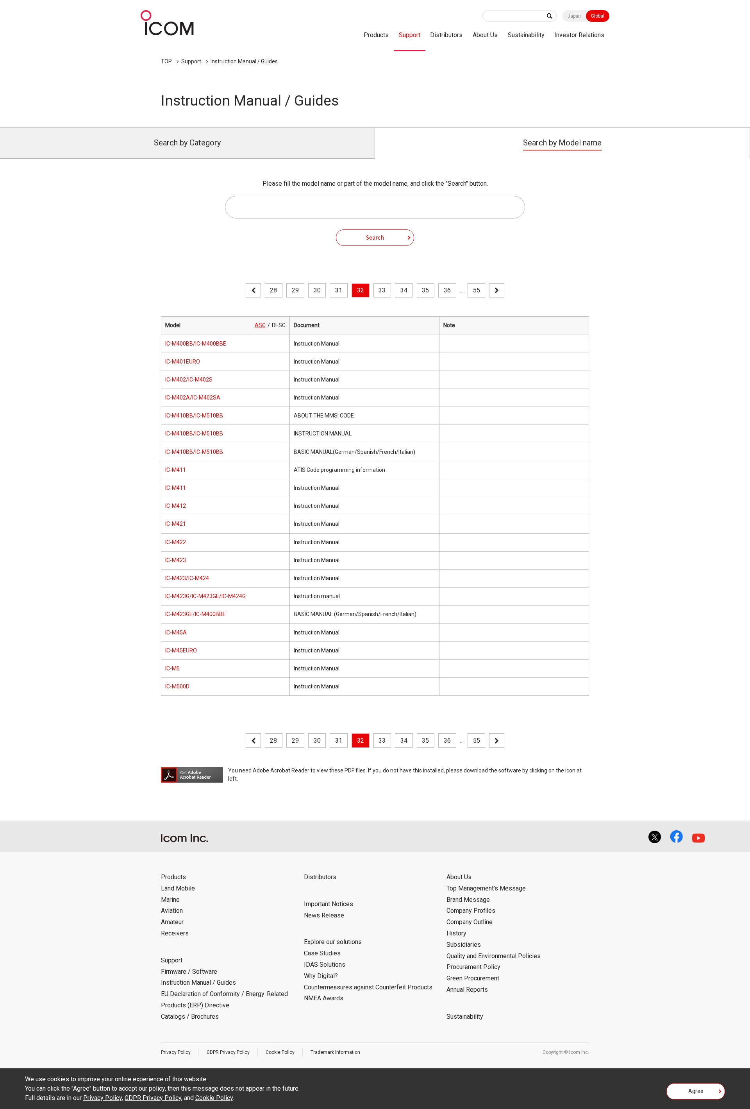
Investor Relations (579, 35)
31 (338, 290)
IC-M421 (175, 524)
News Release (324, 915)
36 (447, 290)
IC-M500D (177, 686)
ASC (260, 325)
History (456, 933)
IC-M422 (175, 542)
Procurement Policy (473, 967)
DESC (279, 325)
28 (273, 290)
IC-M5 (172, 668)
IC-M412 (175, 506)
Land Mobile (178, 888)
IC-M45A (176, 632)
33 (382, 290)
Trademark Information (335, 1052)
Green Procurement (472, 978)
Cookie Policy (280, 1052)
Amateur (172, 922)
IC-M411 (175, 470)
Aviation (172, 910)
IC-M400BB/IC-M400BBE (195, 343)
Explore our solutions (333, 942)
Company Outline (469, 922)
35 (425, 290)
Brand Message (468, 899)
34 (403, 290)
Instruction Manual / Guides (244, 61)
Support (409, 35)
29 (295, 290)
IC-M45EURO (181, 650)
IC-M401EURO (182, 361)
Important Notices (328, 904)
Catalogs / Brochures (190, 1016)
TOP (166, 61)
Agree (696, 1091)
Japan (574, 16)
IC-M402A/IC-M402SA (192, 397)
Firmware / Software (189, 971)
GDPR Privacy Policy (228, 1052)
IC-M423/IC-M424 (187, 578)
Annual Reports (467, 989)
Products (376, 35)
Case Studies (322, 953)
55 (476, 290)
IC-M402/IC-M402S (188, 379)
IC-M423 (175, 560)
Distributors (446, 35)
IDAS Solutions (324, 964)
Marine (170, 899)
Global (597, 16)
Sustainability (526, 35)
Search (375, 237)
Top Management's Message (486, 888)
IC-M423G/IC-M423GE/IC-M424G (205, 596)
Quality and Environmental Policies (493, 956)
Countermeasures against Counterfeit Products (368, 987)
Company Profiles (470, 910)
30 (317, 290)
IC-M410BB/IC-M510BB (194, 415)
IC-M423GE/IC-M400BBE (195, 614)
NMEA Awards (323, 998)
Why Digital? (321, 976)
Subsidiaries (463, 944)
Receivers (175, 933)
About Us (485, 35)
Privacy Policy (176, 1052)
